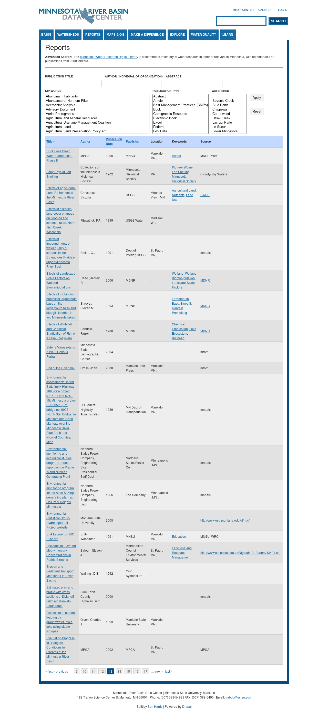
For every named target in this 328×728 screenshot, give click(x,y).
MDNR (205, 280)
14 (119, 671)
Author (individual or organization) (134, 76)
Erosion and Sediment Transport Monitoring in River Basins (60, 573)
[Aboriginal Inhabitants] (97, 96)
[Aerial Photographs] (97, 114)
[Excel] (180, 123)
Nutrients (178, 195)
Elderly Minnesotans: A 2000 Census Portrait (61, 351)
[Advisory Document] (97, 109)
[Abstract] (180, 96)
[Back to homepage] (83, 23)
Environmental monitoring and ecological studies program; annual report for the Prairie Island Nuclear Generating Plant (60, 462)
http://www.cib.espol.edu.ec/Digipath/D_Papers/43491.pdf (240, 552)
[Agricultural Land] (97, 127)
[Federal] (180, 127)
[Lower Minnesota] (229, 131)
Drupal (187, 706)
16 (137, 671)
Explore (177, 34)
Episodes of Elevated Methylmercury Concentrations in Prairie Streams (61, 552)
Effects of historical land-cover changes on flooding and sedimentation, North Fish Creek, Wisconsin (60, 220)
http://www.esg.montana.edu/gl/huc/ (225, 520)
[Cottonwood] (229, 114)
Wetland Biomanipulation (184, 275)
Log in (282, 10)
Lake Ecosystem (184, 330)
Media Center (243, 10)
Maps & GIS (116, 34)
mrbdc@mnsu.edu (238, 697)
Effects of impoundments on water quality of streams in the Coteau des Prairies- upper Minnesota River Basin (60, 252)
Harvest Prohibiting (179, 310)
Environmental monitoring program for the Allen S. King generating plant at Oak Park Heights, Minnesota (60, 494)
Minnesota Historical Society (184, 178)
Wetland (177, 273)
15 (128, 671)
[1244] (229, 96)
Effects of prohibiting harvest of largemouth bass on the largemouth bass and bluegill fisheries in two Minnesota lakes (61, 305)
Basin (46, 34)
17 (145, 671)
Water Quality (203, 34)
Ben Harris (155, 706)
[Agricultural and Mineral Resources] (97, 118)
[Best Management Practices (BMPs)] (180, 105)
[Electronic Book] (180, 118)
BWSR (205, 195)
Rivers (176, 155)
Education (179, 536)
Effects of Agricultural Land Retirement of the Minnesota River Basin (61, 195)
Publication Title (59, 76)
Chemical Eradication (180, 326)
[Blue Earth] (229, 105)
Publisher (133, 141)
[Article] (180, 101)
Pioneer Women (183, 167)
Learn (227, 34)
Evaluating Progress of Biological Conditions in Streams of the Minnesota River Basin (60, 649)
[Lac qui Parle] (229, 123)
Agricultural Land (184, 190)
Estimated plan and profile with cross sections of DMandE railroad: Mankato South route (60, 596)
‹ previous (61, 671)
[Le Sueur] (229, 127)
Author (85, 141)
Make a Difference (147, 34)
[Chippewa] (229, 109)
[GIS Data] (180, 131)
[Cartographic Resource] (180, 114)
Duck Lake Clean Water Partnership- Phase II (59, 155)
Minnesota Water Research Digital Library (109, 56)
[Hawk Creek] (229, 118)
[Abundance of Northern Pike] (97, 101)
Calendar (265, 10)
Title (49, 141)
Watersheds (68, 34)
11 (93, 671)
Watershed (220, 91)
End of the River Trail (60, 368)
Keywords (53, 91)
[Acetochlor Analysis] (97, 105)
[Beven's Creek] (229, 101)
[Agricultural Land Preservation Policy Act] (97, 131)
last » (168, 671)
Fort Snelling (181, 171)
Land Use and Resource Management (182, 552)
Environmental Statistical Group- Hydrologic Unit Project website (58, 520)
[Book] (180, 109)
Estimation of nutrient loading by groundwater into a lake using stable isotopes (61, 621)
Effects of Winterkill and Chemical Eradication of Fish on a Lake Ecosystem (61, 331)
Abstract (173, 76)
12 (102, 671)
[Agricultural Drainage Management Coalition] (97, 123)
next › (159, 671)
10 (84, 671)
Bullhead (178, 338)
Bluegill (185, 303)
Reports (92, 34)
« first (49, 671)
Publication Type (165, 91)
